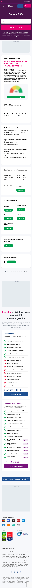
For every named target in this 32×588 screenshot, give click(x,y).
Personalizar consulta (16, 466)
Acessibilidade (27, 1)
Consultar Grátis (16, 27)
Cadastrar (28, 6)
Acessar (20, 6)
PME (2, 1)
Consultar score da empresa (16, 97)
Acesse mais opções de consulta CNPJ (16, 479)
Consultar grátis (16, 394)
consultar (20, 190)
